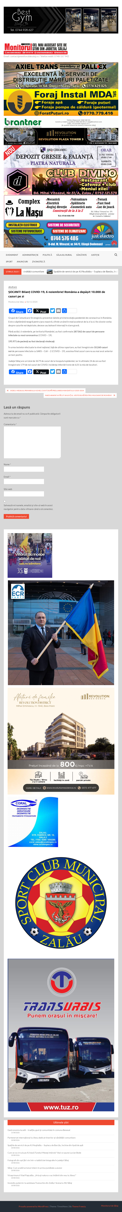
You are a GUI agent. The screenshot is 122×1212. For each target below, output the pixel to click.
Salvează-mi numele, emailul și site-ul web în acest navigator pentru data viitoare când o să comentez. (28, 507)
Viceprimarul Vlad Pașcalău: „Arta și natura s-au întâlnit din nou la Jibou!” (42, 1175)
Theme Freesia (79, 1206)
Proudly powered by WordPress (33, 1206)
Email (7, 476)
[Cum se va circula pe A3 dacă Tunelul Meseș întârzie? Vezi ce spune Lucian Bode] (104, 271)
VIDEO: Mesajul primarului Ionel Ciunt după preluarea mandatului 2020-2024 (47, 390)
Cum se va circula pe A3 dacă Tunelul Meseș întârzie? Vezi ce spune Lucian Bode (44, 1152)
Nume (7, 464)
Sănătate (81, 255)
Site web (8, 489)
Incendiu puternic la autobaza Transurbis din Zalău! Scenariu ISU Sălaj (40, 1183)
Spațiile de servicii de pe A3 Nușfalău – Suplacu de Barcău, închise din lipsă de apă (56, 271)
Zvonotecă (38, 261)
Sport (9, 261)
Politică (47, 255)
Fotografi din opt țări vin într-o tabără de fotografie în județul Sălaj (38, 1160)
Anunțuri (22, 261)
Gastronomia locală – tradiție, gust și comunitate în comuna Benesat (39, 1130)
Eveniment (12, 255)
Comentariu (10, 424)
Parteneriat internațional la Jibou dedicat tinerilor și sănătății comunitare (41, 1137)
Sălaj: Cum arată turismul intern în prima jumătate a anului (35, 1168)
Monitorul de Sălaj (16, 302)
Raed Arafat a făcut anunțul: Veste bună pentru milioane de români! (78, 395)
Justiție (95, 255)
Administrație (30, 255)
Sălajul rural (64, 255)
